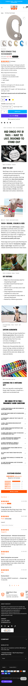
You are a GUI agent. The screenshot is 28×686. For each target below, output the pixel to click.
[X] (5, 123)
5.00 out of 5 (17, 476)
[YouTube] (9, 626)
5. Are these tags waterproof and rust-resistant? (12, 428)
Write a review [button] (14, 491)
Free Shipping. (4, 58)
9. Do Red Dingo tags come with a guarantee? (11, 448)
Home (2, 12)
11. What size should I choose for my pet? (12, 458)
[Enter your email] (25, 658)
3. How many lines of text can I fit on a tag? (12, 418)
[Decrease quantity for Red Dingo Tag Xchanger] (2, 111)
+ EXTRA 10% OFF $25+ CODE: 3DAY (14, 2)
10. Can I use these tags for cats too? (11, 453)
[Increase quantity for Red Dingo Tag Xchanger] (6, 111)
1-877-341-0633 (5, 620)
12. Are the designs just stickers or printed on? (12, 463)
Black (9, 99)
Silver (3, 99)
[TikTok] (16, 626)
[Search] (24, 7)
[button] (5, 61)
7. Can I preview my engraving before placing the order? (11, 438)
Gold (13, 99)
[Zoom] (24, 17)
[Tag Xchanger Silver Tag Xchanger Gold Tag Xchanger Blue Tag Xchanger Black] (14, 27)
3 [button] (14, 585)
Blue (6, 99)
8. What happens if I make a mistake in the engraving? (10, 443)
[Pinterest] (8, 123)
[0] (26, 7)
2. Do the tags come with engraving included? (12, 414)
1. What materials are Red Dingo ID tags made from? (12, 409)
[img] (5, 501)
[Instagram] (6, 626)
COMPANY (5, 639)
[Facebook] (2, 123)
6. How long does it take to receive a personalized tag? (12, 433)
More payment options (14, 119)
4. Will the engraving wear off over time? (11, 423)
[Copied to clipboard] (10, 123)
